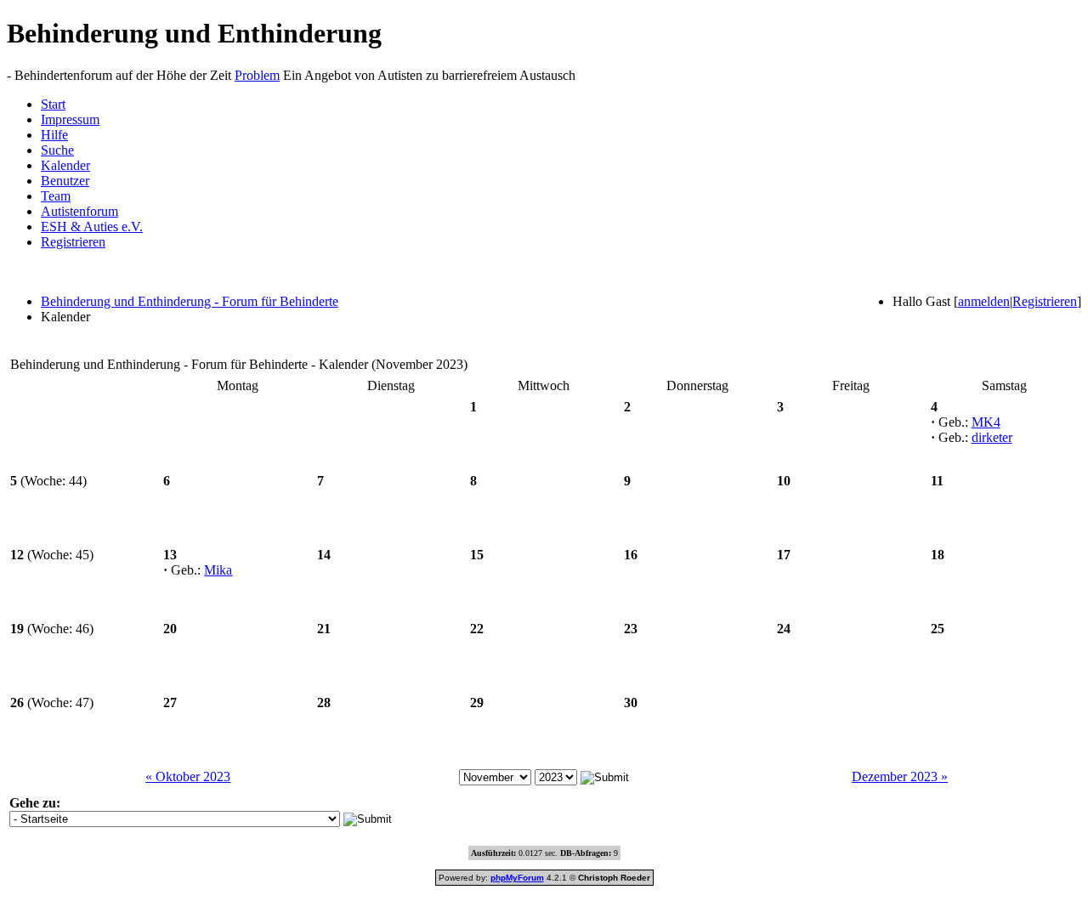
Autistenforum (79, 211)
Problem (257, 75)
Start (53, 104)
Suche (57, 150)
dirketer (992, 437)
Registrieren (73, 242)
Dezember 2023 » (900, 776)
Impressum (70, 119)
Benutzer (65, 180)
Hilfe (54, 135)
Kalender (65, 165)
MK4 (986, 422)
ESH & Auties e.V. (92, 226)
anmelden (984, 301)
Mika (218, 570)
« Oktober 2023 (187, 776)
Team (56, 196)
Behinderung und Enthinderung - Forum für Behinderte (189, 301)
